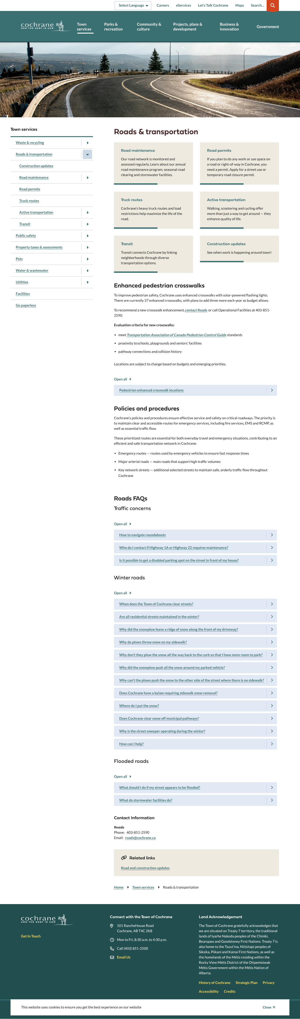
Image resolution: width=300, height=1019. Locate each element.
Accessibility (209, 991)
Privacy (269, 983)
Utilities (22, 282)
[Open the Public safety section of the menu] (87, 235)
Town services (84, 26)
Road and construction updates (145, 868)
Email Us (123, 957)
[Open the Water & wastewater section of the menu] (87, 270)
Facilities (23, 294)
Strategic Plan (246, 983)
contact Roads (196, 310)
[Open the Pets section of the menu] (87, 259)
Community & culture (149, 26)
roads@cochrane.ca (140, 838)
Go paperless (26, 305)
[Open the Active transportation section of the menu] (87, 212)
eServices (183, 5)
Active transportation (36, 212)
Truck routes (29, 201)
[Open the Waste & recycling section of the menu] (87, 142)
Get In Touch (31, 936)
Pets (19, 259)
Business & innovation (229, 26)
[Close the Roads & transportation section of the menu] (87, 154)
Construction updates (36, 166)
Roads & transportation (34, 154)
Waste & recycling (30, 143)
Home (118, 887)
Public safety (26, 236)
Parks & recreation (113, 26)
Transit (24, 224)
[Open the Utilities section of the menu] (87, 282)
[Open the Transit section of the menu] (87, 224)
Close (267, 1007)
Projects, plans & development (187, 26)
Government (268, 26)
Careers (163, 5)
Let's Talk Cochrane (213, 5)
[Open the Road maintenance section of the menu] (87, 177)
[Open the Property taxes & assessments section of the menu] (87, 247)
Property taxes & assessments (39, 247)
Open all (120, 379)
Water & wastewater (32, 270)
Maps (239, 5)
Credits (229, 991)
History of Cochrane (214, 983)
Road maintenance (34, 177)
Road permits (29, 189)
